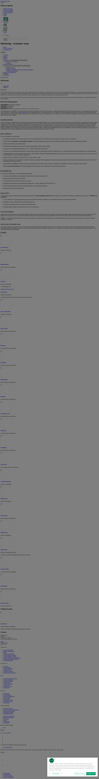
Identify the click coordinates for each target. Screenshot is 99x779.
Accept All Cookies (91, 773)
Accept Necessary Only (79, 773)
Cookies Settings (55, 773)
